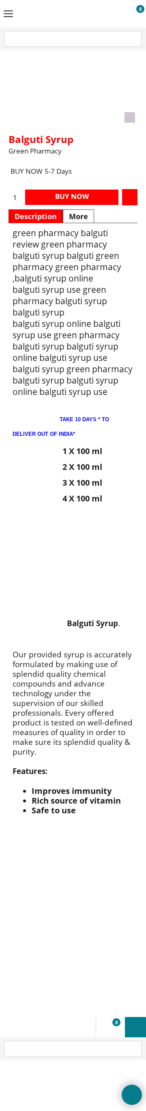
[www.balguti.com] (71, 14)
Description (36, 216)
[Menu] (8, 14)
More (78, 216)
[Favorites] (129, 197)
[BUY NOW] (132, 14)
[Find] (135, 39)
